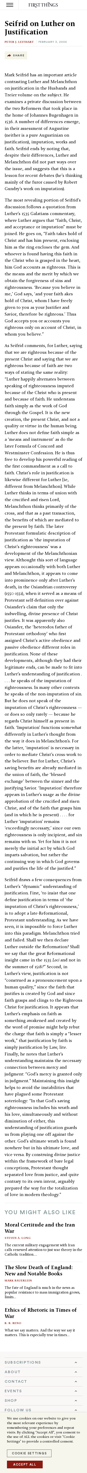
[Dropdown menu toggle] (43, 1362)
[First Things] (43, 5)
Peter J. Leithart (19, 42)
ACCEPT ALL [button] (24, 1464)
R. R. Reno (13, 1323)
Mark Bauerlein (18, 1280)
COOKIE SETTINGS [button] (29, 1453)
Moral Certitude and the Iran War (40, 1227)
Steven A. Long (18, 1238)
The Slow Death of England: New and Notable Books (39, 1270)
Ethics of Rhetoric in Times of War (41, 1313)
